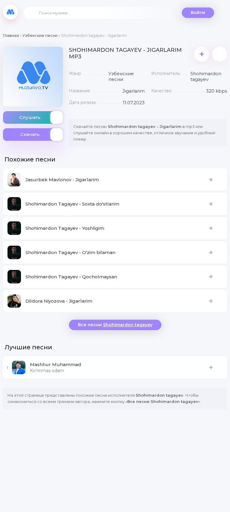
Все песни (115, 324)
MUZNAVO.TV (10, 11)
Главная (11, 35)
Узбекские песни (40, 35)
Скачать (30, 134)
